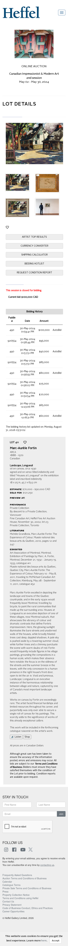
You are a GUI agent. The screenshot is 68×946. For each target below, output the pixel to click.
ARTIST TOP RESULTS (34, 237)
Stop (27, 737)
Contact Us (8, 901)
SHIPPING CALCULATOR (34, 255)
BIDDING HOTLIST (34, 264)
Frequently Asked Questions (17, 875)
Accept (55, 941)
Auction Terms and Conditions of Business (24, 878)
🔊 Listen (16, 737)
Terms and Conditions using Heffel (20, 898)
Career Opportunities (13, 911)
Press (5, 891)
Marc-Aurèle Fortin (23, 448)
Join (61, 814)
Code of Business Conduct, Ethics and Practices (27, 908)
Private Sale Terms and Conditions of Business (26, 888)
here (44, 941)
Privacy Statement (11, 904)
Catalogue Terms (11, 885)
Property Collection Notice (16, 894)
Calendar (7, 881)
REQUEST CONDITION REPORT (34, 273)
